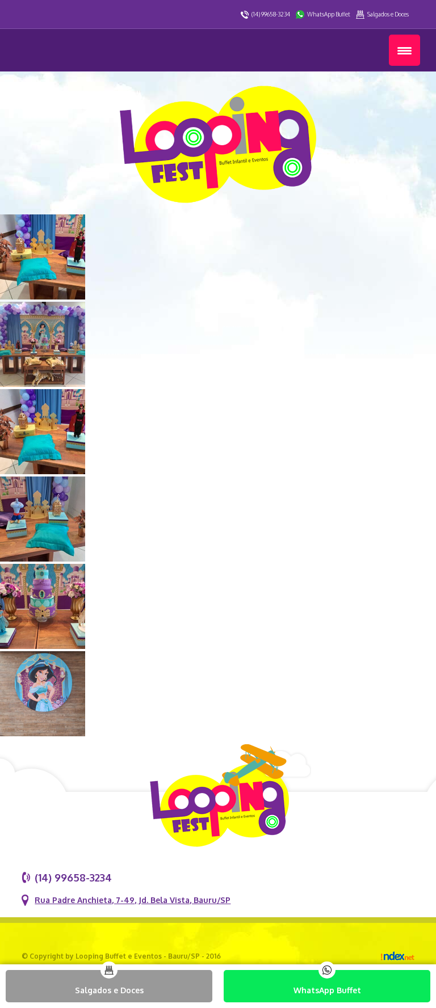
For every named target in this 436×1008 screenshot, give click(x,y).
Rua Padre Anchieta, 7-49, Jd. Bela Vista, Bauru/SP (132, 900)
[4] (42, 471)
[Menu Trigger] (404, 50)
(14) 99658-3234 (270, 14)
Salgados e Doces (388, 14)
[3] (42, 384)
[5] (42, 558)
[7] (42, 733)
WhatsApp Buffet (328, 14)
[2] (42, 296)
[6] (42, 646)
